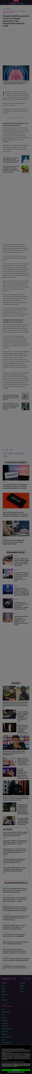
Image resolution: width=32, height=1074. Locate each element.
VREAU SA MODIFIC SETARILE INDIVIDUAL (15, 1071)
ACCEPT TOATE (16, 1070)
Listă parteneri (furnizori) (5, 1067)
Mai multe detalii (8, 1052)
